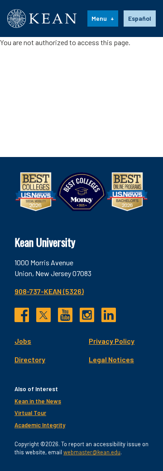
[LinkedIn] (108, 315)
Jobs (22, 341)
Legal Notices (111, 359)
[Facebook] (21, 315)
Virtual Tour (30, 412)
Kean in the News (37, 401)
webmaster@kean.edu (91, 452)
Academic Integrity (39, 425)
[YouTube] (65, 315)
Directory (29, 359)
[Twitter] (43, 315)
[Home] (42, 18)
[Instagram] (87, 315)
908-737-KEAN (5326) (49, 291)
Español (139, 18)
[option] (140, 18)
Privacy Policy (111, 341)
